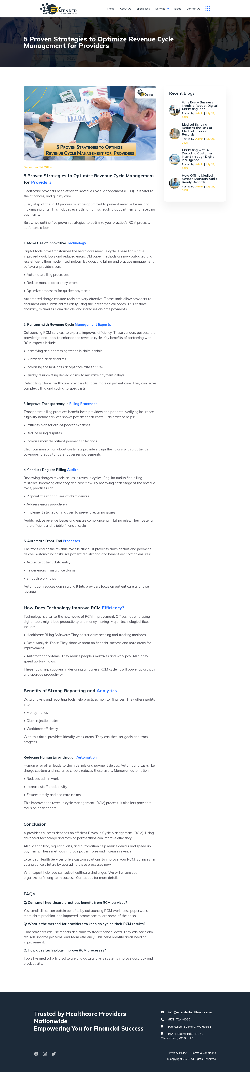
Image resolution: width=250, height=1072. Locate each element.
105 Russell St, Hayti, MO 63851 (189, 1026)
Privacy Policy (177, 1053)
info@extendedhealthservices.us (189, 1012)
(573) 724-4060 (178, 1019)
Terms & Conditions (203, 1053)
